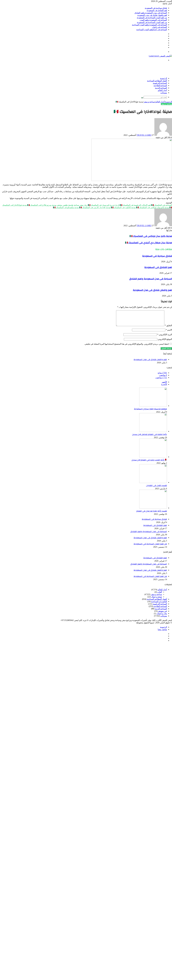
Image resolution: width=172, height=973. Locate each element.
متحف (59, 205)
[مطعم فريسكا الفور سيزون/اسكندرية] (153, 406)
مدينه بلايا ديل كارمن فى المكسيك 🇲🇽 (94, 207)
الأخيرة (164, 384)
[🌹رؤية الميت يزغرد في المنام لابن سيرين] (153, 457)
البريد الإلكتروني (164, 334)
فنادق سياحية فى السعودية (156, 8)
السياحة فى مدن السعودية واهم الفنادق (150, 13)
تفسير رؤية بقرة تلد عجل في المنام (151, 511)
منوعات (163, 93)
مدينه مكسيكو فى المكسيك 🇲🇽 (66, 207)
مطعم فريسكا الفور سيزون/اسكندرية (150, 409)
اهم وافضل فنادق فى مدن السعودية (152, 15)
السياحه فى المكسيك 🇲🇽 (161, 205)
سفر (81, 205)
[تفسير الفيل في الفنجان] (153, 482)
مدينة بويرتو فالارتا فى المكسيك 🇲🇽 (41, 205)
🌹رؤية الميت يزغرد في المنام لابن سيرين (149, 460)
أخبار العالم (162, 90)
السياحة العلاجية (160, 86)
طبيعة (70, 205)
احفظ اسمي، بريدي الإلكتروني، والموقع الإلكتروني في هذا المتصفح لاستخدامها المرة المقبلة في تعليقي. (126, 344)
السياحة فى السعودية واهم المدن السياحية (149, 25)
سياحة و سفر (149, 102)
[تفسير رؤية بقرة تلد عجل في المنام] (153, 508)
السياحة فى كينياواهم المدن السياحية (151, 29)
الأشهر (164, 382)
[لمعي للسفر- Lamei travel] (160, 56)
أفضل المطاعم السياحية (157, 81)
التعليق (168, 325)
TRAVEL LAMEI (144, 135)
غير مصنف (162, 611)
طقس (65, 205)
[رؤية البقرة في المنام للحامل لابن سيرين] (153, 431)
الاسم (169, 330)
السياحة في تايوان (159, 27)
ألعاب (159, 592)
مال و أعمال (162, 613)
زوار (85, 205)
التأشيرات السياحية (159, 601)
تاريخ (117, 205)
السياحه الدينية (161, 88)
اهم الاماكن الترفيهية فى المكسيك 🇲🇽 (135, 205)
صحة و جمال (156, 597)
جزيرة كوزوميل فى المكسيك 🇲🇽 (101, 205)
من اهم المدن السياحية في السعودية (152, 17)
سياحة (76, 205)
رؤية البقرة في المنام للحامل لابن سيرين (149, 434)
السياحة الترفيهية (160, 83)
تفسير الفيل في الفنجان (156, 485)
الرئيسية (163, 78)
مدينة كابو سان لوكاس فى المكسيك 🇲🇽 (152, 207)
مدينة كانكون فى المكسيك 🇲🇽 (123, 207)
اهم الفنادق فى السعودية (157, 10)
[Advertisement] (126, 69)
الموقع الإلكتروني (165, 339)
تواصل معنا (162, 629)
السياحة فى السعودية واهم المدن (153, 20)
